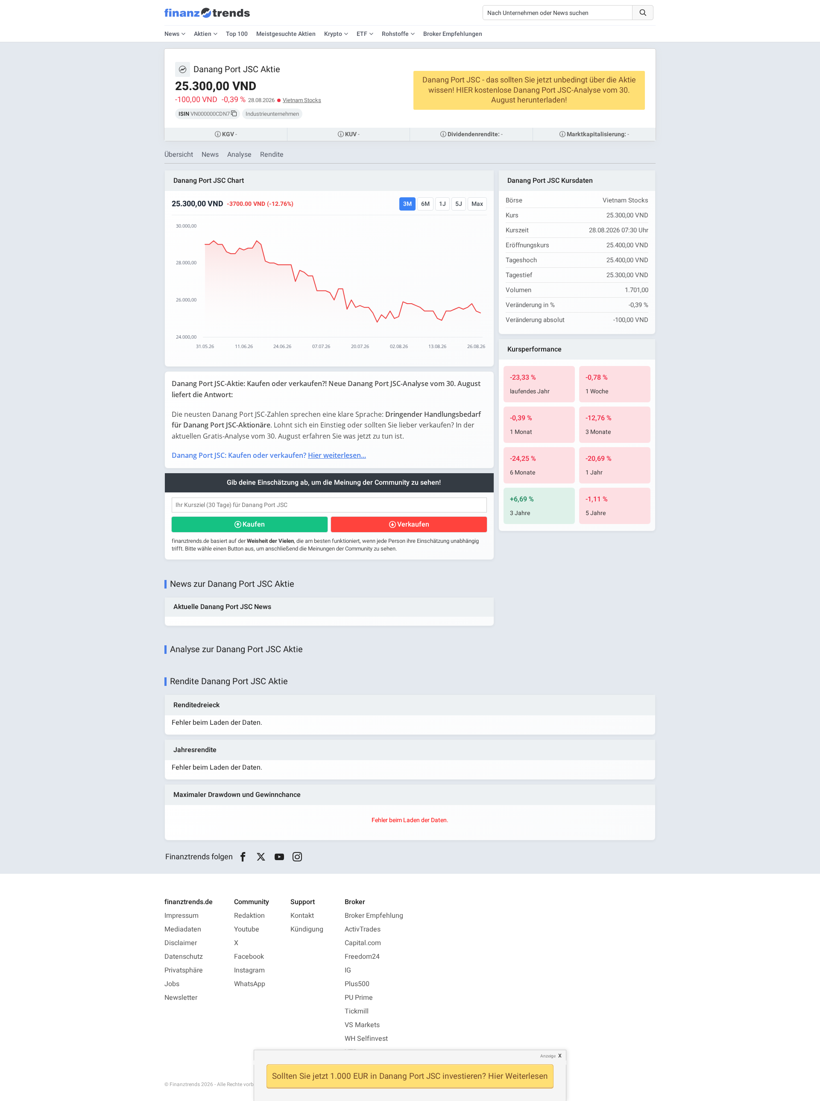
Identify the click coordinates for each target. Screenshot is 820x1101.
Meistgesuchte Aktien (286, 33)
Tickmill (357, 1011)
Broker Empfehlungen (452, 33)
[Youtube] (279, 857)
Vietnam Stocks (302, 100)
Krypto (333, 33)
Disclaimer (180, 943)
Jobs (171, 984)
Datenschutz (183, 957)
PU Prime (359, 998)
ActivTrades (363, 929)
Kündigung (306, 929)
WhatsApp (249, 984)
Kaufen (254, 524)
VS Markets (362, 1025)
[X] (261, 857)
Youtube (246, 929)
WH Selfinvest (366, 1039)
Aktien (202, 33)
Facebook (249, 957)
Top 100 (237, 33)
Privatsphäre (183, 970)
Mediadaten (182, 929)
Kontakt (302, 916)
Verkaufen (413, 524)
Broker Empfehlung (374, 916)
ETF (362, 33)
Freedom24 (362, 957)
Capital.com (363, 943)
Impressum (181, 916)
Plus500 (357, 984)
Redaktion (249, 916)
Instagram (249, 970)
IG (348, 970)
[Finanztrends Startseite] (207, 17)
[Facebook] (242, 857)
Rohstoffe (395, 33)
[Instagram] (297, 857)
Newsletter (180, 998)
